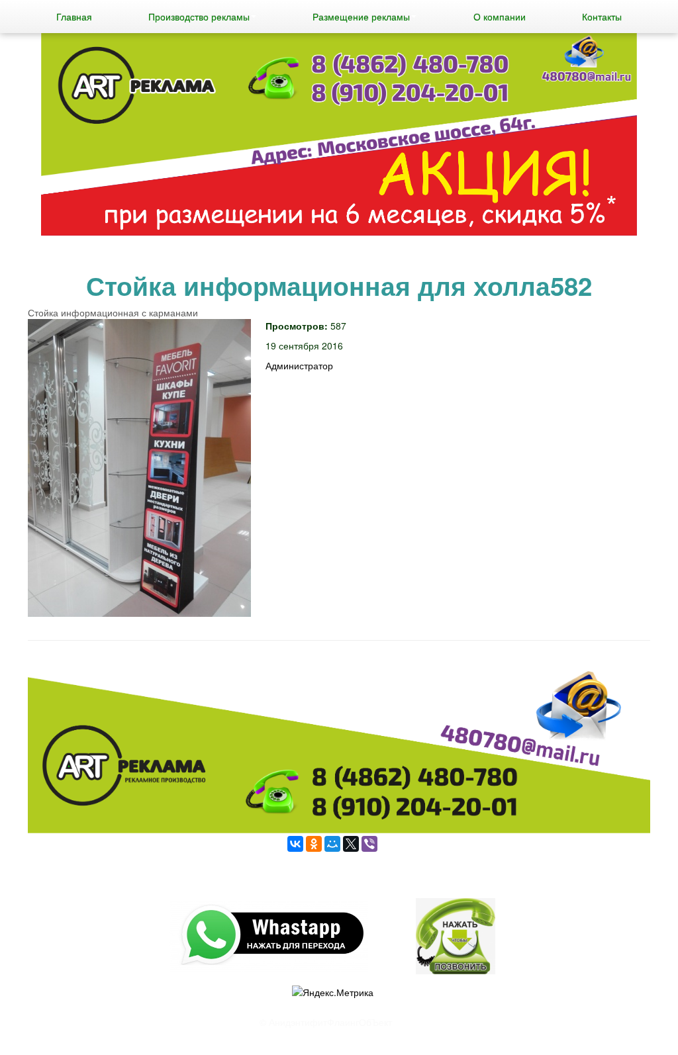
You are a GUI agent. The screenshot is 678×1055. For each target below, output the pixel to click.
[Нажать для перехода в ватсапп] (339, 136)
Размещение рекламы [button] (361, 16)
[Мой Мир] (332, 844)
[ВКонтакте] (295, 844)
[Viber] (369, 844)
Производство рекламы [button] (199, 16)
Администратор (299, 365)
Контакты (602, 16)
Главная (74, 16)
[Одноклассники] (314, 844)
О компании (499, 16)
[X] (351, 844)
